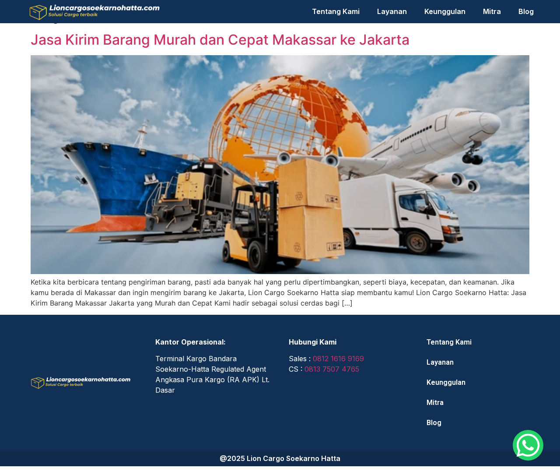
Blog (526, 11)
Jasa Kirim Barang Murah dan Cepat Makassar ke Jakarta (220, 39)
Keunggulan (445, 11)
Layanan (392, 11)
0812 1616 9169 (338, 358)
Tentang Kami (336, 11)
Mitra (492, 11)
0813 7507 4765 (331, 369)
